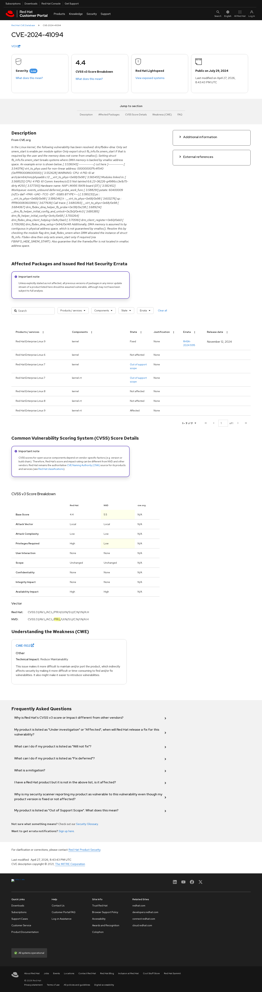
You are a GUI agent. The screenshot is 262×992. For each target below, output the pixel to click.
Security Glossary (87, 824)
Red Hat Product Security (84, 850)
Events (56, 973)
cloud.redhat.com (142, 925)
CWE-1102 (23, 645)
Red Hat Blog (107, 973)
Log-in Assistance (61, 918)
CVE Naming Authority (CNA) (83, 465)
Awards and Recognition (105, 925)
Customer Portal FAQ (63, 912)
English (227, 16)
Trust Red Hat (99, 905)
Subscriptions (13, 3)
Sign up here (66, 831)
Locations (69, 973)
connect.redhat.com (143, 918)
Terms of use (53, 984)
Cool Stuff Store (151, 973)
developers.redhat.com (145, 912)
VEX (14, 46)
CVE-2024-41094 (52, 25)
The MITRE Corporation (70, 864)
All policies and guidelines (77, 984)
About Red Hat (32, 973)
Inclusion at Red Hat (128, 973)
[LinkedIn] (175, 883)
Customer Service (21, 925)
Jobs (46, 973)
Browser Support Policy (105, 912)
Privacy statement (33, 984)
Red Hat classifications (50, 469)
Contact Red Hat (87, 973)
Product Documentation (25, 932)
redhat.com (138, 905)
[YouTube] (183, 883)
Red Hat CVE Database (23, 25)
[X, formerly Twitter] (200, 883)
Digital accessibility (104, 984)
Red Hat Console (51, 3)
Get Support (72, 3)
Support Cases (19, 918)
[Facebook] (192, 883)
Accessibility (99, 918)
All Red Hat (240, 16)
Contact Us (58, 905)
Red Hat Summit (172, 973)
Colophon (98, 932)
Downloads (31, 3)
